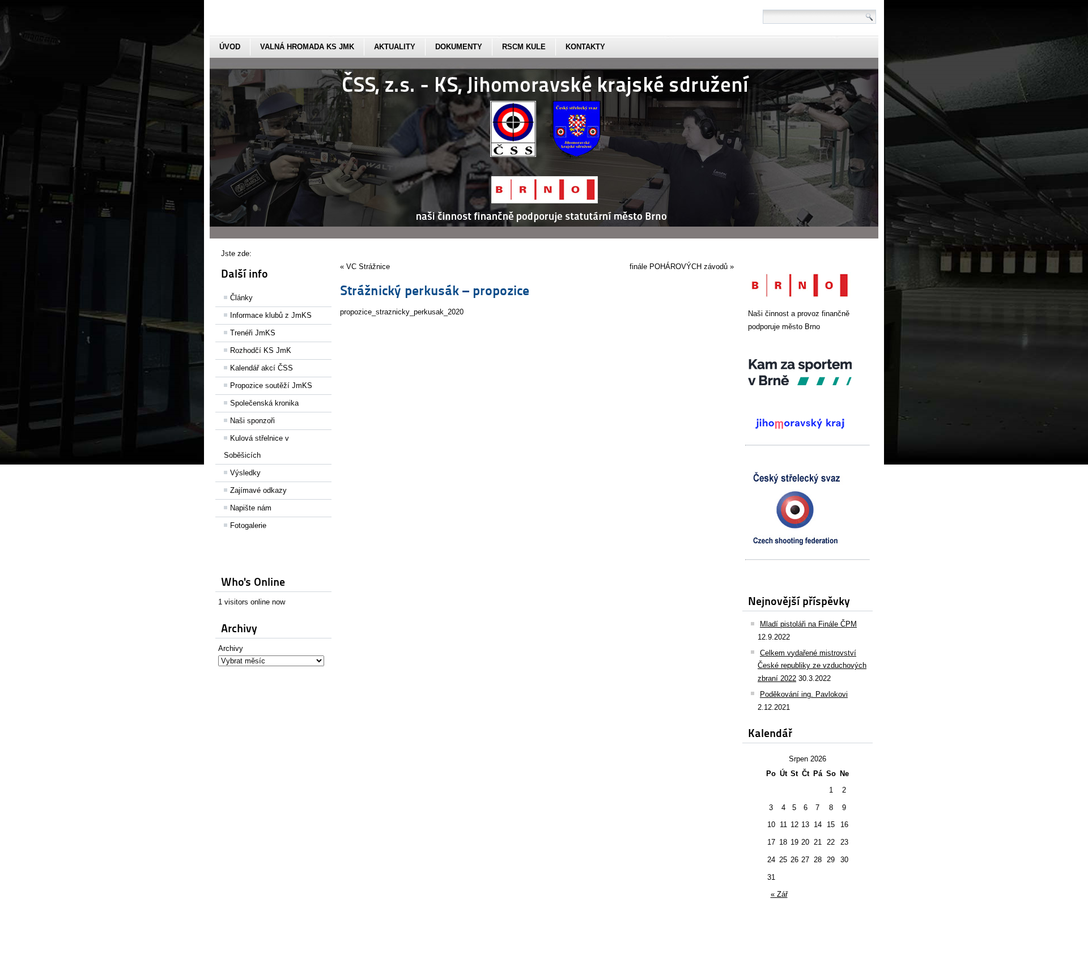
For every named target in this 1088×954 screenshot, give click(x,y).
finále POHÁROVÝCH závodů (679, 266)
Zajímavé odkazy (258, 490)
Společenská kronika (264, 403)
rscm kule (524, 46)
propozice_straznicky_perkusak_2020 (402, 312)
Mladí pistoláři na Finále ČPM (808, 624)
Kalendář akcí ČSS (261, 368)
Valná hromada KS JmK (307, 46)
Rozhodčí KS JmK (260, 350)
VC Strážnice (368, 266)
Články (241, 297)
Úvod (229, 46)
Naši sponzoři (252, 420)
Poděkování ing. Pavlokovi (804, 694)
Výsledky (245, 473)
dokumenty (458, 46)
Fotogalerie (248, 525)
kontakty (585, 46)
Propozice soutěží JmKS (271, 385)
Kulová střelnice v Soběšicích (256, 446)
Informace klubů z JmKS (271, 315)
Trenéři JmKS (252, 333)
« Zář (779, 894)
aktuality (394, 46)
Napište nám (250, 508)
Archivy (230, 648)
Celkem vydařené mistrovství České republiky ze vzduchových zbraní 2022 (812, 666)
